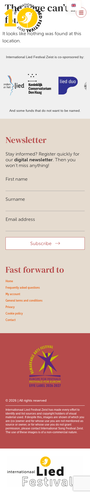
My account (13, 294)
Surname (15, 199)
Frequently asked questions (23, 287)
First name (17, 179)
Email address (20, 219)
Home (9, 281)
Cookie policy (14, 313)
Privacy (10, 307)
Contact (11, 320)
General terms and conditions (24, 300)
